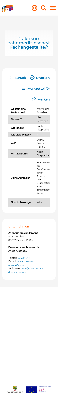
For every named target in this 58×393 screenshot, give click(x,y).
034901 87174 (25, 258)
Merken (43, 99)
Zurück (20, 78)
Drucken (43, 78)
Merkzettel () (38, 88)
